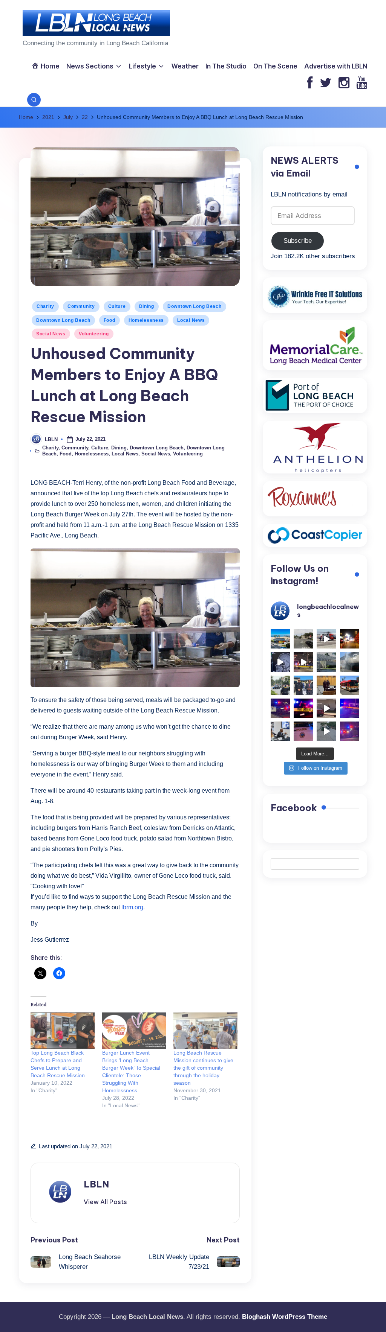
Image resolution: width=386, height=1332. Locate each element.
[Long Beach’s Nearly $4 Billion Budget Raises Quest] (326, 685)
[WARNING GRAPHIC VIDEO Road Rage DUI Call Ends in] (326, 708)
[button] (105, 1202)
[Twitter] (326, 83)
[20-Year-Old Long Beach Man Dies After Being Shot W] (303, 638)
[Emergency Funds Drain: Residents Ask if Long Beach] (280, 731)
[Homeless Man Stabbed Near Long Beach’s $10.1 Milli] (280, 638)
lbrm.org (132, 907)
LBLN (96, 1184)
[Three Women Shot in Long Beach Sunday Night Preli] (303, 661)
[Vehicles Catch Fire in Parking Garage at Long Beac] (349, 661)
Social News (51, 333)
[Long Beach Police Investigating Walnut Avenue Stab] (303, 708)
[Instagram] (344, 83)
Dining (146, 306)
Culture (117, 306)
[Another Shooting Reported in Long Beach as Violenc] (349, 731)
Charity (45, 306)
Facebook (294, 807)
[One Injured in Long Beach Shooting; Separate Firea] (303, 731)
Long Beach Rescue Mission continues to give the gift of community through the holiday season (203, 1068)
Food (109, 320)
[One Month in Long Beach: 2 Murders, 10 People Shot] (280, 685)
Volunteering (94, 333)
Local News (191, 320)
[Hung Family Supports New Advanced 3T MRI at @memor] (280, 661)
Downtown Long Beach (194, 306)
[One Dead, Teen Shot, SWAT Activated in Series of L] (349, 708)
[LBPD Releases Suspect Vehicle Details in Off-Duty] (326, 731)
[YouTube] (361, 83)
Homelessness (146, 320)
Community (81, 306)
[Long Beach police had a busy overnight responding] (280, 708)
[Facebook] (310, 83)
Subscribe (297, 240)
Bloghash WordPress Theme (284, 1316)
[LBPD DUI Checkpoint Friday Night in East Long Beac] (349, 638)
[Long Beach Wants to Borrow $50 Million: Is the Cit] (326, 661)
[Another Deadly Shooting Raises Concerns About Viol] (303, 685)
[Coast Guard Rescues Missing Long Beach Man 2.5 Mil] (326, 638)
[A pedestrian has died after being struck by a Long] (349, 685)
